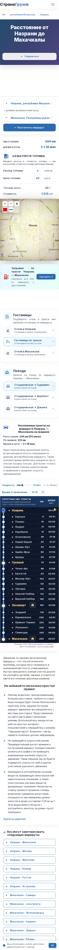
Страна (14, 4)
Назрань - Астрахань (22, 886)
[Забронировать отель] (32, 605)
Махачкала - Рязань (22, 939)
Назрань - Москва (21, 851)
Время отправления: (15, 492)
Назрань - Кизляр (20, 868)
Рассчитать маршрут (30, 127)
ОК (52, 945)
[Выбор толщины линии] (11, 209)
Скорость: (8, 485)
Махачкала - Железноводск (27, 912)
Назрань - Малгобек (22, 859)
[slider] (22, 485)
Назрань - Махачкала (23, 842)
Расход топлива (13, 170)
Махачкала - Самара (23, 895)
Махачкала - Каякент (23, 921)
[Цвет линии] (5, 209)
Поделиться (32, 56)
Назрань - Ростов (20, 877)
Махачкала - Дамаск (23, 930)
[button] (29, 330)
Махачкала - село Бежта (25, 904)
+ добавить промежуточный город (21, 110)
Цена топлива (11, 178)
